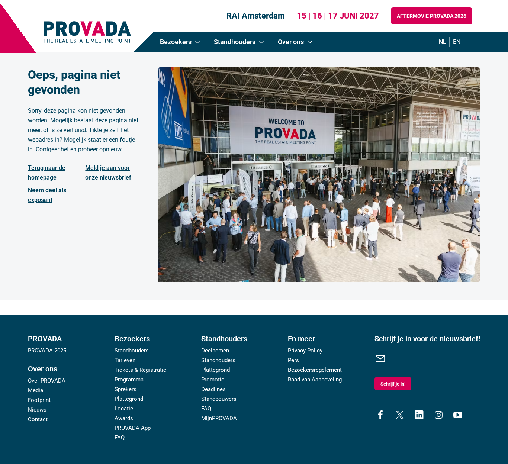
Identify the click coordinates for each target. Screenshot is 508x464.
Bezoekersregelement (315, 370)
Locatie (124, 408)
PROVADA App (133, 428)
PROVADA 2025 (47, 350)
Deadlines (213, 389)
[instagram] (438, 415)
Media (35, 390)
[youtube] (458, 415)
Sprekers (125, 389)
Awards (124, 418)
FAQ (120, 437)
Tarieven (125, 360)
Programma (129, 379)
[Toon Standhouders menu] (261, 42)
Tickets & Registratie (140, 370)
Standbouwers (219, 399)
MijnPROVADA (219, 418)
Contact (38, 419)
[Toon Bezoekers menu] (197, 42)
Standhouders (132, 350)
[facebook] (380, 415)
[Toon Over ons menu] (309, 42)
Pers (293, 360)
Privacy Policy (305, 350)
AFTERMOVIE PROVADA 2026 (431, 16)
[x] (400, 415)
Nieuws (37, 409)
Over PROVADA (46, 380)
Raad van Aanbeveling (315, 379)
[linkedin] (419, 415)
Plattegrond (129, 399)
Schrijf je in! (392, 384)
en (456, 41)
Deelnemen (215, 350)
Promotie (212, 379)
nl (442, 41)
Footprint (39, 400)
